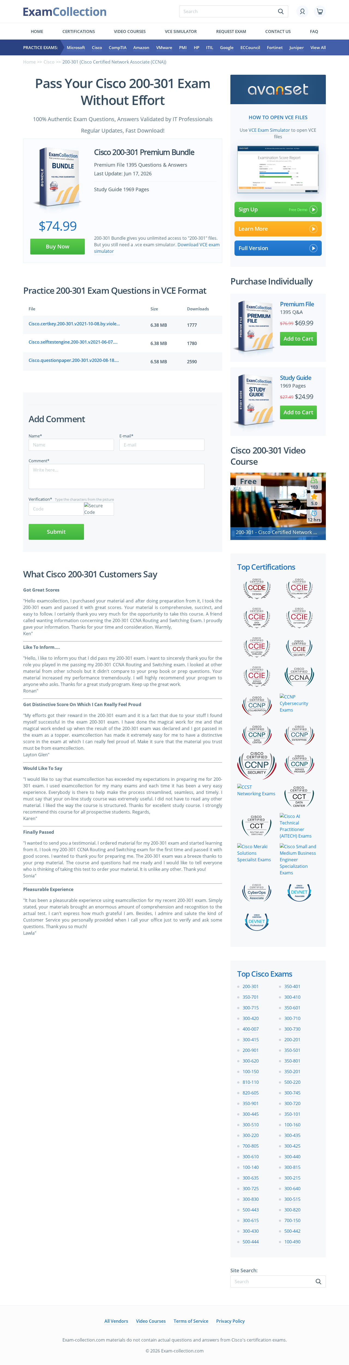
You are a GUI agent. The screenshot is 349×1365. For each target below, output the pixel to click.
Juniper (297, 47)
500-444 (251, 1242)
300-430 (251, 1231)
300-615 (251, 1220)
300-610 (251, 1157)
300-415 (251, 1040)
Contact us (278, 31)
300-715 (251, 1008)
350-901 (251, 1103)
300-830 (251, 1199)
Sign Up (248, 209)
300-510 (251, 1125)
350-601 (292, 1008)
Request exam (231, 31)
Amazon (141, 47)
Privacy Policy (230, 1321)
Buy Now (57, 246)
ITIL (209, 47)
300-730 (292, 1029)
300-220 (251, 1135)
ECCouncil (250, 47)
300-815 (292, 1167)
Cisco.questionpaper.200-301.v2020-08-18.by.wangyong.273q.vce (74, 360)
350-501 (292, 1050)
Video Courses (130, 31)
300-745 (292, 1093)
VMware (164, 47)
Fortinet (275, 47)
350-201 (292, 1072)
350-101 (292, 1114)
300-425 (292, 1146)
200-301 (251, 986)
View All (318, 47)
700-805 (251, 1146)
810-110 (251, 1082)
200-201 (292, 1040)
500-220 (292, 1082)
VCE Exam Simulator (269, 130)
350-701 (251, 997)
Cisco (97, 47)
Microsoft (76, 47)
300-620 (251, 1061)
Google (227, 47)
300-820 (292, 1210)
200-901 (251, 1050)
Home (37, 31)
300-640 (292, 1189)
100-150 (251, 1072)
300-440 (292, 1157)
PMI (183, 47)
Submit (56, 531)
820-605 (251, 1093)
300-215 (292, 1178)
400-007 (251, 1029)
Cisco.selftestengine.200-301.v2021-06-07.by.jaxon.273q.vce (74, 342)
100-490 (292, 1242)
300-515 (292, 1199)
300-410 (292, 997)
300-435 (292, 1135)
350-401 (292, 986)
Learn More (253, 228)
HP (196, 47)
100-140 (251, 1167)
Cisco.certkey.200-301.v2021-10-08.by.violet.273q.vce (74, 324)
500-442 (292, 1231)
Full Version (253, 248)
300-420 (251, 1018)
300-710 (292, 1018)
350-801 (292, 1061)
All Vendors (116, 1321)
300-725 (251, 1189)
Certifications (78, 31)
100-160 (292, 1125)
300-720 (292, 1103)
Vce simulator (181, 31)
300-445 (251, 1114)
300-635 (251, 1178)
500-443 (251, 1210)
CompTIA (118, 47)
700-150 (292, 1220)
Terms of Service (191, 1321)
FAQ (314, 31)
